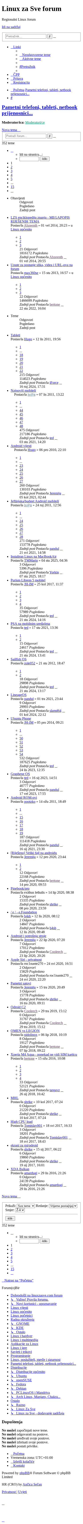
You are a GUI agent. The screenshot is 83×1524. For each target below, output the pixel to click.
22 (21, 371)
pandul (54, 548)
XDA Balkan (20, 1169)
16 (21, 821)
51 (21, 742)
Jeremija (55, 493)
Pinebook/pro (20, 888)
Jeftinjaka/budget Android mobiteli (35, 501)
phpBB (24, 1473)
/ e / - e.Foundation (24, 912)
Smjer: (10, 1210)
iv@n (31, 394)
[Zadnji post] (65, 257)
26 (21, 477)
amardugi (30, 1173)
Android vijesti (21, 446)
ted (52, 438)
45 (21, 414)
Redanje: (42, 1206)
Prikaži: (11, 1206)
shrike (54, 904)
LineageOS (19, 695)
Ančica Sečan (32, 1484)
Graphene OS (20, 774)
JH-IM (28, 584)
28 (21, 537)
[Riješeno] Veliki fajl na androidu (34, 853)
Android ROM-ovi (24, 797)
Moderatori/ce (35, 122)
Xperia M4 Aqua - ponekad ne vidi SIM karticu (44, 1054)
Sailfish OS (19, 659)
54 (21, 754)
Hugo (28, 339)
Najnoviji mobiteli (23, 390)
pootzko (29, 801)
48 (21, 426)
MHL (15, 1098)
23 (21, 465)
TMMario (31, 560)
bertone (55, 304)
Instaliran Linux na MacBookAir (33, 556)
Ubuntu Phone (21, 718)
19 (21, 359)
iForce (54, 382)
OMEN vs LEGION (25, 1031)
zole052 (29, 663)
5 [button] (11, 179)
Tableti (15, 335)
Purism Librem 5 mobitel (28, 580)
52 (21, 746)
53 (21, 750)
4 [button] (11, 175)
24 (21, 469)
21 (21, 367)
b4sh (27, 916)
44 (21, 410)
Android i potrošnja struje (28, 936)
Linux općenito (21, 229)
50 (21, 738)
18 (21, 355)
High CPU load (22, 1122)
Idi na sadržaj (11, 27)
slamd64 (55, 710)
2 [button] (11, 167)
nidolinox (30, 1035)
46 (21, 418)
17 (21, 825)
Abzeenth (30, 225)
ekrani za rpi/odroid (24, 1145)
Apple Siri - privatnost (26, 959)
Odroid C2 (18, 1007)
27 (21, 481)
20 (21, 363)
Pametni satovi (21, 983)
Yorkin (54, 572)
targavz (55, 1090)
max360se (31, 273)
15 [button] (12, 187)
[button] (12, 150)
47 (21, 422)
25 (21, 473)
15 (21, 817)
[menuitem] (34, 55)
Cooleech (56, 952)
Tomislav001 (33, 1125)
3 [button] (11, 171)
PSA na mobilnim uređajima (30, 624)
